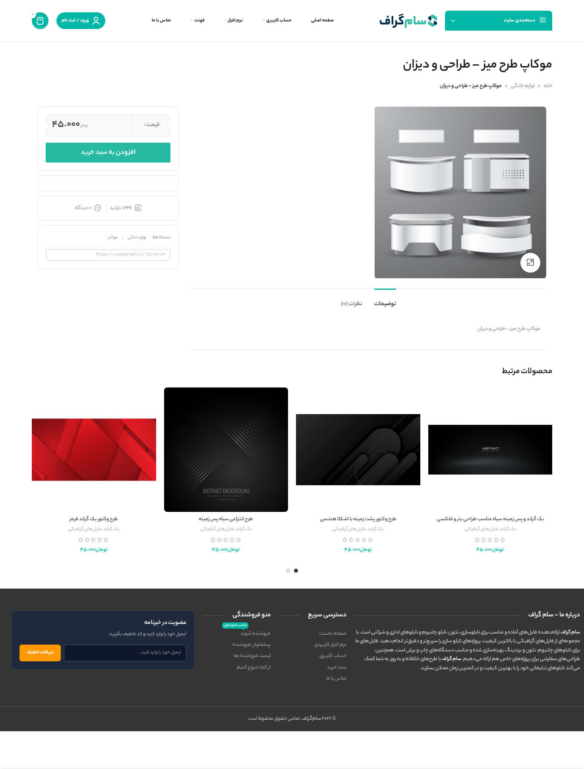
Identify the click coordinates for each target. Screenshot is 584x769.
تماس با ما (336, 678)
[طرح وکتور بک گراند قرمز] (94, 449)
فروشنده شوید (247, 633)
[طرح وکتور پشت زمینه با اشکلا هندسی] (358, 449)
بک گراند (508, 529)
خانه (547, 86)
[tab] (385, 301)
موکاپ (112, 237)
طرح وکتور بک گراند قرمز (94, 519)
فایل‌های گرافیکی (481, 529)
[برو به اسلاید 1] (296, 571)
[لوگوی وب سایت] (408, 20)
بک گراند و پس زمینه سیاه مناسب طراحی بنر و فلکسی (490, 519)
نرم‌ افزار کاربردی (330, 645)
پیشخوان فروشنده (251, 645)
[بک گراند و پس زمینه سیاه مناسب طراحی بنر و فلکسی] (490, 449)
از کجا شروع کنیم (254, 667)
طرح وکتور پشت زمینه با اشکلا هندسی (358, 519)
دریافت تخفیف (40, 653)
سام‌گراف (311, 719)
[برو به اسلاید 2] (288, 571)
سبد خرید (336, 667)
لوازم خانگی (523, 86)
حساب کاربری (332, 656)
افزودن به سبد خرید (108, 152)
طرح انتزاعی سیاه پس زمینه (226, 519)
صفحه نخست (332, 634)
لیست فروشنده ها (252, 656)
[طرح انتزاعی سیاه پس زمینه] (226, 449)
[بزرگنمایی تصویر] (530, 263)
